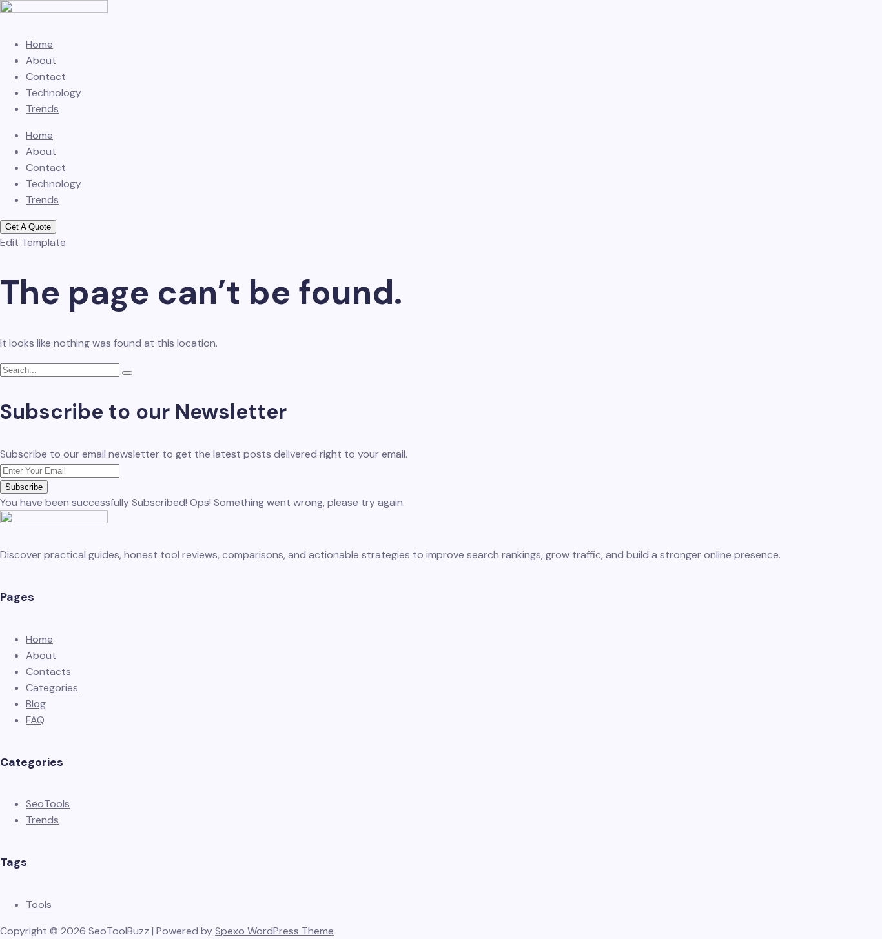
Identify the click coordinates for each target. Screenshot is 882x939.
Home (39, 44)
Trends (42, 109)
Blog (36, 704)
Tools (39, 904)
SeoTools (48, 804)
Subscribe (24, 487)
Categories (52, 687)
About (41, 60)
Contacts (48, 671)
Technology (53, 92)
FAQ (35, 720)
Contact (46, 76)
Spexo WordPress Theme (274, 931)
